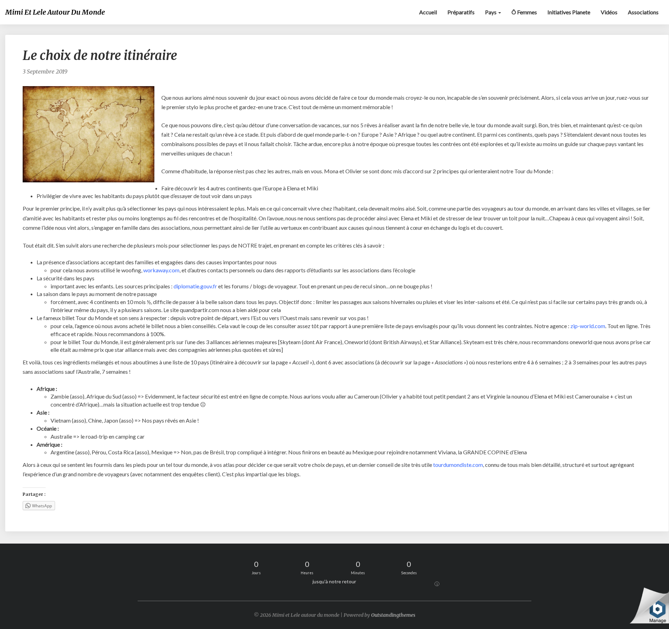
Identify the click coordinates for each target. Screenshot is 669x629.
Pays (491, 12)
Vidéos (609, 12)
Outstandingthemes (393, 615)
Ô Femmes (524, 12)
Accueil (428, 12)
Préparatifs (461, 12)
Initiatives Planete (568, 12)
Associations (643, 12)
